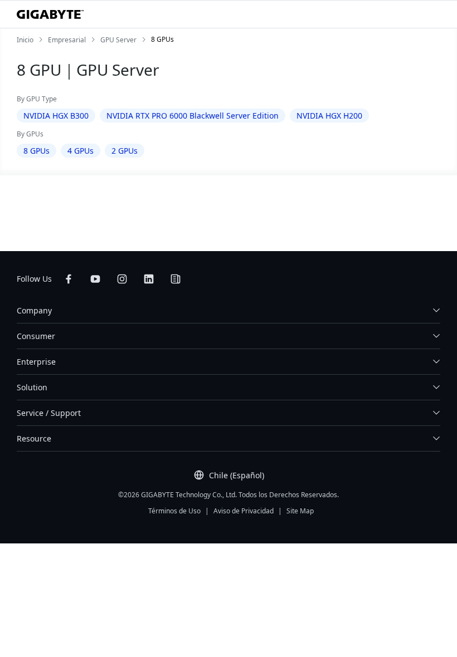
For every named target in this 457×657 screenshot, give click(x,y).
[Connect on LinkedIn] (149, 279)
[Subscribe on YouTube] (95, 279)
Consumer (36, 336)
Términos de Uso (174, 511)
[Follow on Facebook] (69, 279)
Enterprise (36, 361)
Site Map (300, 511)
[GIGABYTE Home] (50, 14)
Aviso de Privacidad (243, 511)
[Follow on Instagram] (122, 279)
